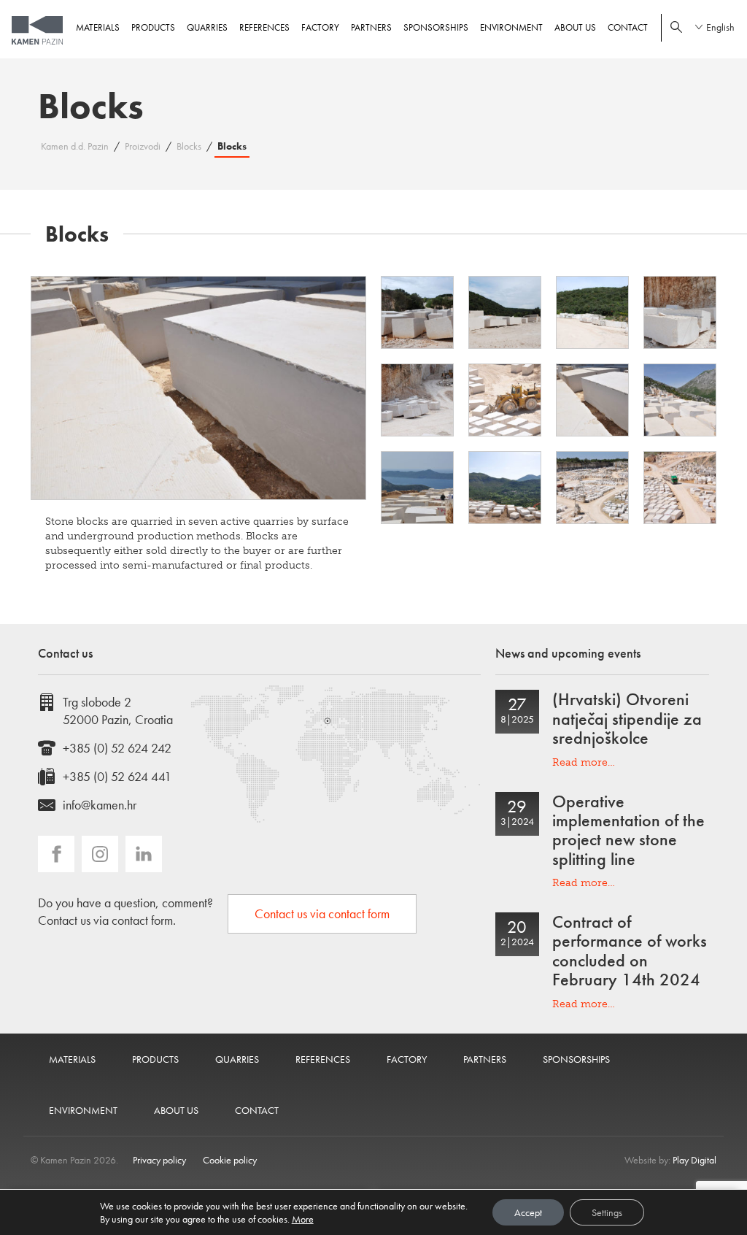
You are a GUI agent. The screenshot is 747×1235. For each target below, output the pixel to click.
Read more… (583, 762)
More (303, 1219)
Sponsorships (435, 27)
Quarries (207, 27)
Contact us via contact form (322, 913)
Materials (98, 27)
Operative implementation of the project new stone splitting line (628, 830)
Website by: (670, 1159)
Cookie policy (230, 1159)
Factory (320, 27)
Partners (371, 27)
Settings (607, 1212)
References (264, 27)
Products (153, 27)
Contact (628, 27)
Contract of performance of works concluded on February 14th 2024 (629, 950)
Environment (511, 27)
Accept (528, 1212)
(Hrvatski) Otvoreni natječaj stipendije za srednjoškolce (627, 718)
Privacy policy (159, 1159)
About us (575, 27)
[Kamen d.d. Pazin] (37, 30)
